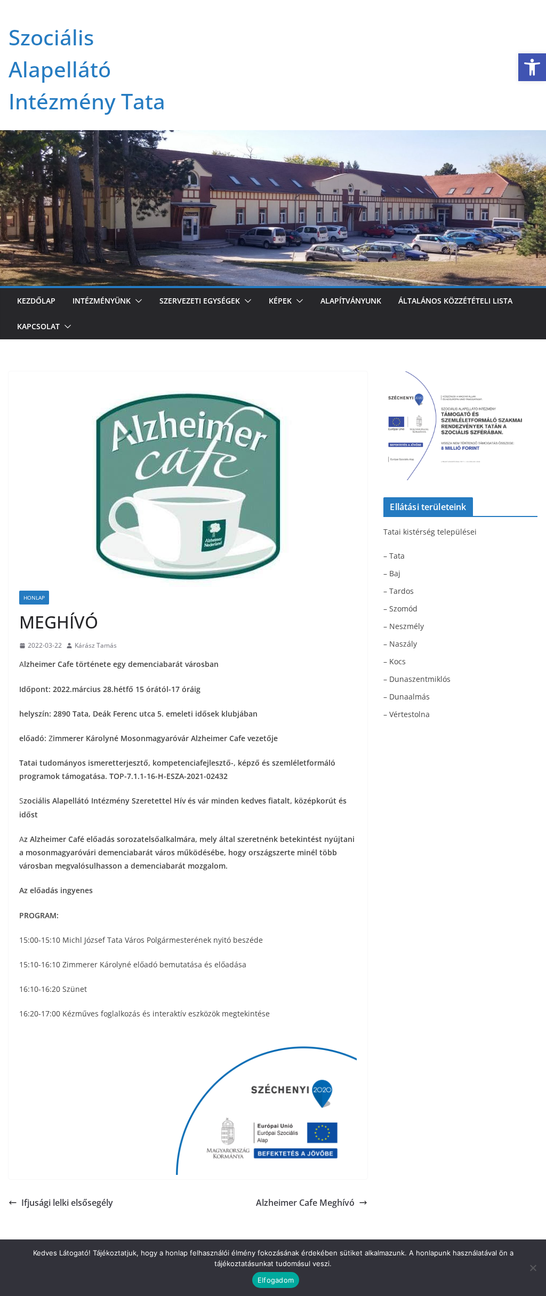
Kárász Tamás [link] (96, 645)
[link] (532, 67)
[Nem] (532, 1267)
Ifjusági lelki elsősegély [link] (67, 1202)
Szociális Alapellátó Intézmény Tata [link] (87, 69)
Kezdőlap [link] (36, 301)
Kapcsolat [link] (38, 326)
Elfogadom (276, 1280)
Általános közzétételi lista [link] (455, 301)
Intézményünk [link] (102, 301)
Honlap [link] (34, 597)
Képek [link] (280, 301)
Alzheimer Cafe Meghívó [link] (305, 1202)
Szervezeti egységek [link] (199, 301)
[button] (136, 300)
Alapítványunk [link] (350, 301)
